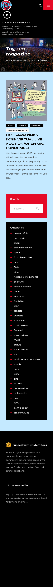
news (16, 369)
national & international (26, 276)
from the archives (23, 257)
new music (19, 238)
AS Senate (19, 320)
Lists (16, 373)
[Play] (7, 15)
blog (10, 125)
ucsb (16, 262)
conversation (21, 388)
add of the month (23, 247)
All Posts (19, 60)
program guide (21, 412)
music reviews (21, 325)
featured (37, 125)
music (17, 339)
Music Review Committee (27, 359)
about (17, 242)
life (15, 354)
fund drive (19, 301)
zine (16, 378)
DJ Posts (18, 315)
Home (9, 60)
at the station (20, 393)
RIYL (16, 403)
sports (17, 252)
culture (17, 344)
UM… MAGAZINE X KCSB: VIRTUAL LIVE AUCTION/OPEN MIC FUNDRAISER (25, 141)
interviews (19, 296)
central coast (21, 407)
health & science (22, 286)
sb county (19, 281)
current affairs (21, 233)
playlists (18, 310)
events (22, 125)
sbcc (16, 272)
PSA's (16, 267)
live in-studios (21, 349)
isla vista (18, 383)
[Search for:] (26, 208)
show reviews (21, 335)
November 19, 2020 (17, 130)
